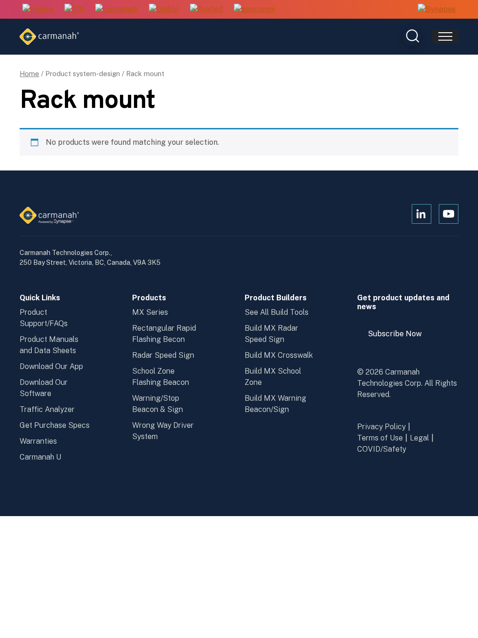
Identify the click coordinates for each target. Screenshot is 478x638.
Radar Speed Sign (163, 355)
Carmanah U (40, 457)
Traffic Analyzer (47, 409)
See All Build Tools (277, 312)
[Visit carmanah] (116, 9)
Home (29, 74)
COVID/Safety (381, 449)
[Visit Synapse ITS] (437, 9)
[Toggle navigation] (445, 36)
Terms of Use (380, 437)
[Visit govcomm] (254, 9)
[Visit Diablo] (164, 9)
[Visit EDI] (74, 9)
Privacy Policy (381, 426)
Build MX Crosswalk (279, 355)
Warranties (38, 441)
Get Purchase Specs (55, 425)
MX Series (150, 312)
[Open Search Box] (411, 36)
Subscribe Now (399, 337)
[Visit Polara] (37, 9)
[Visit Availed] (206, 9)
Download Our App (51, 366)
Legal (419, 437)
